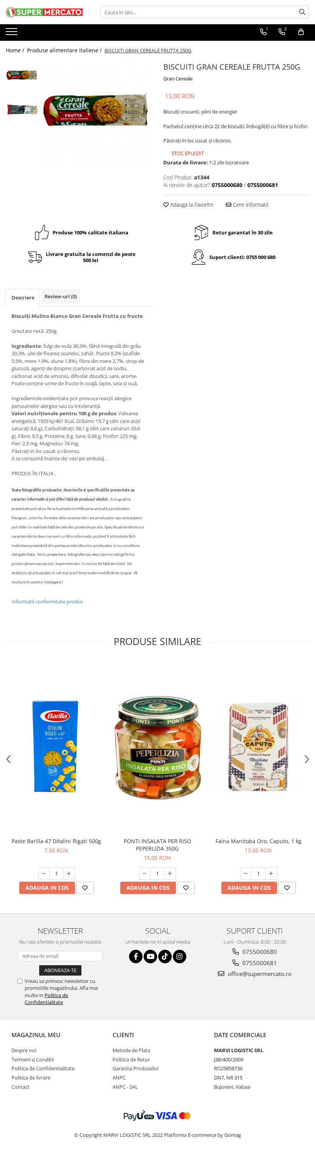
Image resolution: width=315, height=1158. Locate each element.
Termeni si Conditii (33, 1059)
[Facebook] (136, 956)
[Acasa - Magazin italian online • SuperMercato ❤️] (44, 12)
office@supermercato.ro (259, 974)
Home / (16, 50)
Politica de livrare (31, 1077)
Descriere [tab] (23, 297)
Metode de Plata (131, 1050)
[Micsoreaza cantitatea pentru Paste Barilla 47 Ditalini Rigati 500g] (44, 873)
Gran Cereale (177, 78)
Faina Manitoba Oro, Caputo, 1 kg (259, 841)
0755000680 (259, 952)
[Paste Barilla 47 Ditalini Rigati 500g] (56, 747)
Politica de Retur (131, 1059)
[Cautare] (302, 12)
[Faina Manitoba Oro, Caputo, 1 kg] (258, 747)
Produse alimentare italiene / (65, 50)
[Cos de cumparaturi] (301, 32)
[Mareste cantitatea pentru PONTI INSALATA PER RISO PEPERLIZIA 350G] (170, 873)
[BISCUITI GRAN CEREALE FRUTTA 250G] (97, 115)
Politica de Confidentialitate (46, 999)
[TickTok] (165, 956)
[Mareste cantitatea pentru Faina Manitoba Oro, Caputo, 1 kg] (271, 873)
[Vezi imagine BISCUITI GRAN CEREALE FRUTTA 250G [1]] (22, 109)
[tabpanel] (97, 115)
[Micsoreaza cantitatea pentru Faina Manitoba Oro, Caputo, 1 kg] (246, 873)
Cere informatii (249, 204)
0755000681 (259, 963)
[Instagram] (179, 956)
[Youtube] (150, 956)
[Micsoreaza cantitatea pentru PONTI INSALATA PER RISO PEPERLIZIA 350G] (145, 873)
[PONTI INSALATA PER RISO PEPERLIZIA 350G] (157, 747)
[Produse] (12, 34)
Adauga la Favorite (191, 204)
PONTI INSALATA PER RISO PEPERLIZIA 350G (157, 844)
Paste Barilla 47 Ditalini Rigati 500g (56, 841)
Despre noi (24, 1050)
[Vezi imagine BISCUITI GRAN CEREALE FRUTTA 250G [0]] (22, 76)
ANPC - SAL (125, 1086)
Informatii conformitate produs (47, 601)
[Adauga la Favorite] (85, 888)
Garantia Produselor (136, 1068)
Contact (21, 1086)
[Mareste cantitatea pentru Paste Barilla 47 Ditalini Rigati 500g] (69, 873)
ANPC (119, 1077)
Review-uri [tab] (61, 296)
